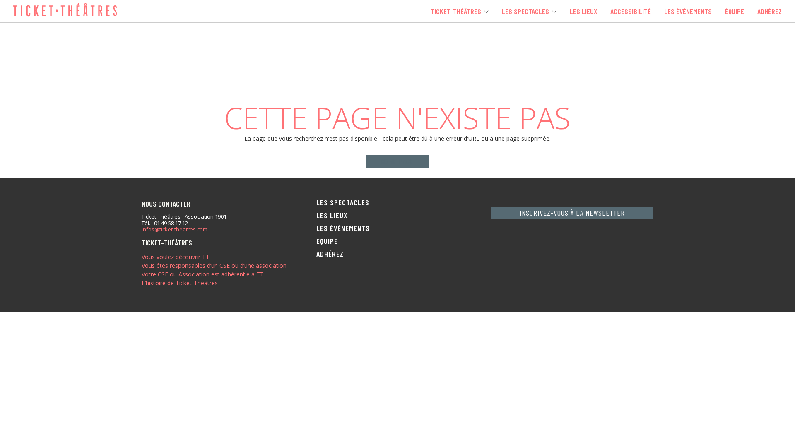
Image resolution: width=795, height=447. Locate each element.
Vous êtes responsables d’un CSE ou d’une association (214, 265)
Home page (397, 161)
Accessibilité (630, 11)
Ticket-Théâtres (456, 11)
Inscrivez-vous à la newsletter (572, 212)
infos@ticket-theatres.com (174, 229)
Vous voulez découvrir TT (176, 257)
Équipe (734, 11)
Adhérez (769, 11)
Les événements (688, 11)
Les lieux (583, 11)
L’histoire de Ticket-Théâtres (180, 283)
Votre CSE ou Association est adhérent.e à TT (203, 274)
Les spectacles (525, 11)
